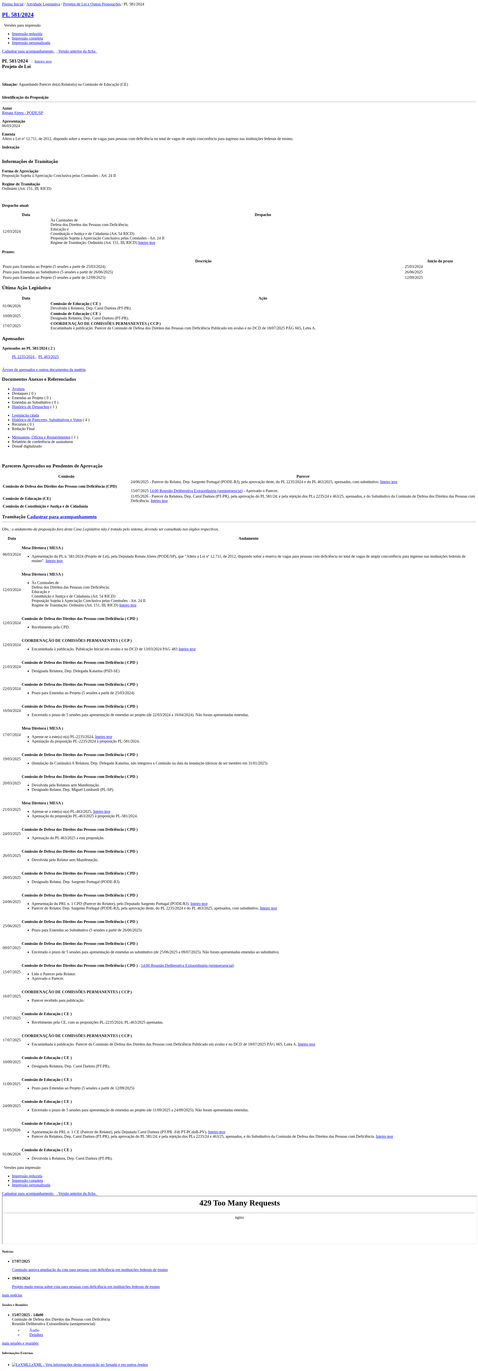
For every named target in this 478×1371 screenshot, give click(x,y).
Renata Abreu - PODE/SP (22, 113)
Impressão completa (27, 38)
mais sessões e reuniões (20, 1343)
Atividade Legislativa (43, 4)
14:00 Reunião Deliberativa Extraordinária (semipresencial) (196, 491)
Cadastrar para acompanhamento (28, 51)
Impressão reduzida (27, 34)
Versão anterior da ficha (76, 51)
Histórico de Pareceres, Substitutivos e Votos (47, 420)
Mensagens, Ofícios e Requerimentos (41, 437)
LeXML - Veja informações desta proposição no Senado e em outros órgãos (88, 1365)
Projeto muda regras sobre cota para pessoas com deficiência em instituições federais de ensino (86, 1287)
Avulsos (18, 389)
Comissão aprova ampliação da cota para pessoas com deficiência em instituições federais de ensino (90, 1270)
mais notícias (12, 1295)
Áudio (34, 1330)
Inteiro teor (43, 61)
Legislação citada (25, 415)
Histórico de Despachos (30, 407)
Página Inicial (12, 4)
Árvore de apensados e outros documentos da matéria (44, 370)
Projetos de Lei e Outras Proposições (92, 4)
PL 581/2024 (18, 14)
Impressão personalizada (31, 43)
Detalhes (36, 1335)
